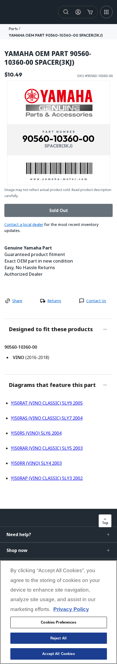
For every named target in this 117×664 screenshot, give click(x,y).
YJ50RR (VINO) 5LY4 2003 (36, 463)
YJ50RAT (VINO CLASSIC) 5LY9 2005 (47, 403)
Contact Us (96, 300)
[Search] (66, 12)
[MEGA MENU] (106, 12)
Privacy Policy (71, 609)
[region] (58, 612)
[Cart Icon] (90, 12)
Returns (54, 300)
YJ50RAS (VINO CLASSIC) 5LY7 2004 (46, 418)
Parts (13, 28)
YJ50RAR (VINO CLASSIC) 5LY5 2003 (47, 448)
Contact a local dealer (23, 224)
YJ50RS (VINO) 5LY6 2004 (36, 433)
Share (17, 300)
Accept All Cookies (58, 654)
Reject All (58, 638)
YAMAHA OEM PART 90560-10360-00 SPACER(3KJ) (56, 35)
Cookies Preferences (58, 622)
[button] (58, 534)
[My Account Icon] (78, 12)
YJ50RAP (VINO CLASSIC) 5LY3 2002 (47, 478)
